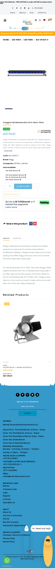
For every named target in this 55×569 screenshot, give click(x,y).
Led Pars (28, 39)
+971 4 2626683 (10, 470)
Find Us (6, 518)
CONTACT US (42, 13)
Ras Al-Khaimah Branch (15, 177)
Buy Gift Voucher (10, 522)
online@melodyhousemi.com (16, 476)
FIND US (12, 13)
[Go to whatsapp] (7, 560)
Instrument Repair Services (15, 525)
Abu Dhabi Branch (13, 180)
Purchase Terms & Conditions (16, 535)
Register (6, 496)
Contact (7, 499)
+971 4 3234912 (38, 8)
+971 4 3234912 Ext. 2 (12, 464)
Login (5, 492)
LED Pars (16, 39)
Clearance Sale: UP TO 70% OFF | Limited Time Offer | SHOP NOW (27, 33)
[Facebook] (31, 223)
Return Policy (9, 541)
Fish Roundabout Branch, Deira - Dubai (26, 436)
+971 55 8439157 (10, 458)
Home (6, 39)
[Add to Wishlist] (36, 186)
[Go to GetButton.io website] (7, 566)
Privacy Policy (9, 538)
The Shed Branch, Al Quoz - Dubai (30, 429)
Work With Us (9, 502)
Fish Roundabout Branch (15, 175)
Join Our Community (12, 515)
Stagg (11, 160)
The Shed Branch (12, 171)
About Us (7, 512)
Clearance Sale (10, 489)
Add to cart (24, 186)
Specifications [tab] (17, 238)
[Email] (35, 223)
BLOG (32, 13)
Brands (6, 486)
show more (8, 150)
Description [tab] (6, 238)
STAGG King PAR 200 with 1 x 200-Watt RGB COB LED (17, 366)
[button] (50, 19)
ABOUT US (22, 13)
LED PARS (6, 362)
